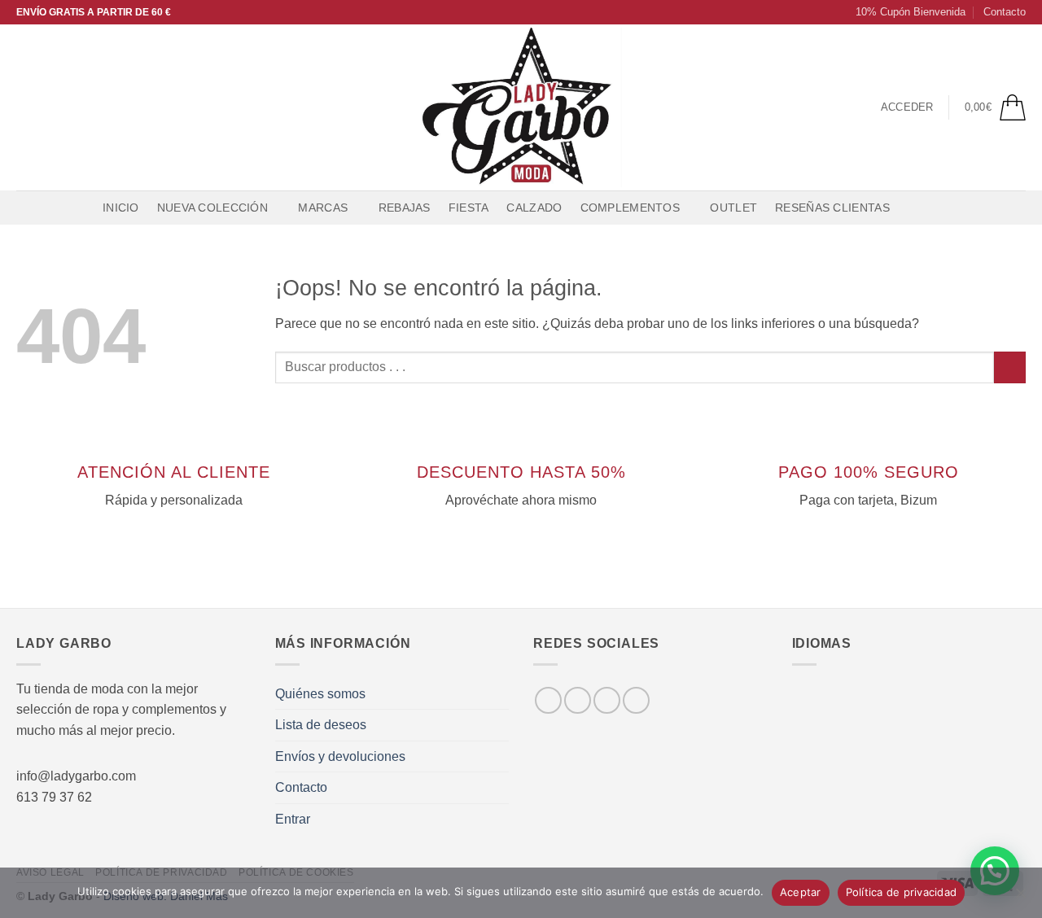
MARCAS (323, 207)
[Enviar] (1010, 367)
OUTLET (733, 207)
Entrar (292, 819)
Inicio (121, 207)
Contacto (1004, 12)
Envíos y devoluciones (340, 756)
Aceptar (800, 891)
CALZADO (534, 207)
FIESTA (469, 207)
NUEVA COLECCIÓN (212, 207)
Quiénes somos (320, 694)
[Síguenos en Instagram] (48, 107)
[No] (1020, 898)
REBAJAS (405, 207)
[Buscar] (915, 208)
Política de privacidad (901, 891)
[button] (903, 12)
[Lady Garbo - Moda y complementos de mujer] (521, 107)
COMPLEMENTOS (630, 207)
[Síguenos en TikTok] (69, 107)
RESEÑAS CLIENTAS (832, 207)
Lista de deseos (320, 725)
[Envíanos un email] (90, 107)
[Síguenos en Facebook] (26, 107)
